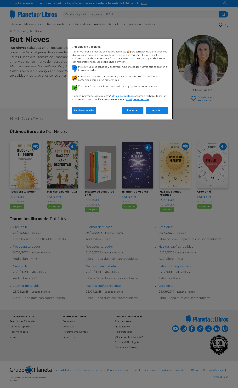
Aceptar (156, 110)
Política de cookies (121, 96)
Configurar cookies (84, 110)
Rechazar (132, 110)
